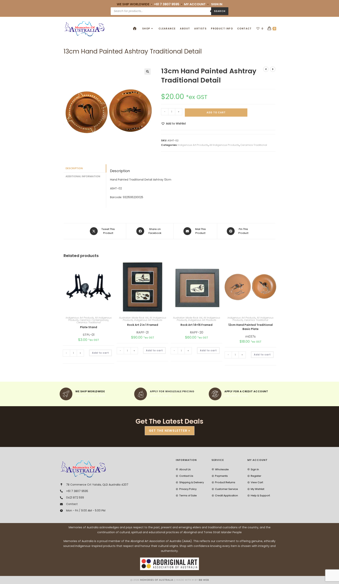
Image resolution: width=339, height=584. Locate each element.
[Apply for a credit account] (215, 394)
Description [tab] (74, 168)
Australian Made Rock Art (133, 317)
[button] (147, 71)
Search (219, 11)
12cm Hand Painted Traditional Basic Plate (250, 327)
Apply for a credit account (246, 391)
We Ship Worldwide (90, 391)
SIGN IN (216, 4)
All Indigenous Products (224, 145)
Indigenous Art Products (193, 145)
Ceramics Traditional (253, 145)
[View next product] (272, 69)
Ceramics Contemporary (94, 320)
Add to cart (216, 112)
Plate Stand (88, 327)
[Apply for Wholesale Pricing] (140, 394)
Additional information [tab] (83, 176)
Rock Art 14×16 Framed (196, 325)
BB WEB (204, 580)
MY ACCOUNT (195, 4)
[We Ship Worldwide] (66, 394)
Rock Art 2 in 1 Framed (142, 325)
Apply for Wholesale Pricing (172, 391)
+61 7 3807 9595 (166, 4)
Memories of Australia (156, 580)
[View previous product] (266, 69)
